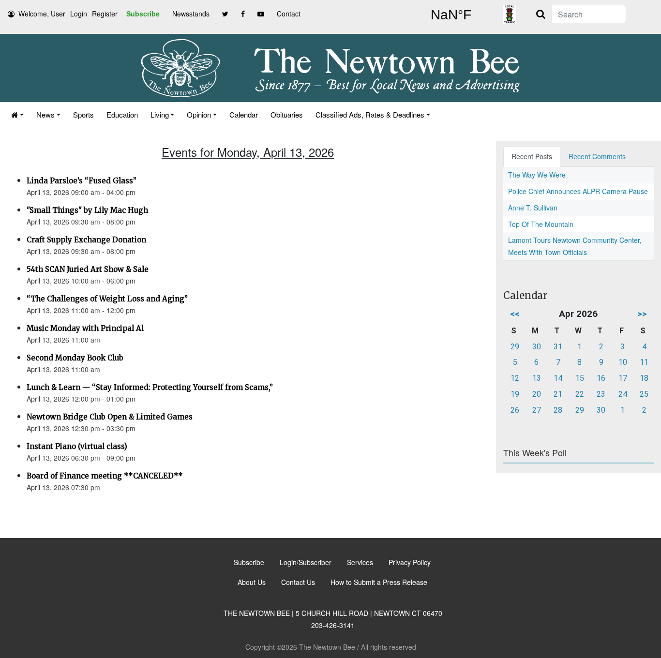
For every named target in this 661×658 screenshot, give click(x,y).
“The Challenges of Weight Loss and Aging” (107, 298)
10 (622, 362)
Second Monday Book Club (75, 357)
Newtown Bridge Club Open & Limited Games (110, 416)
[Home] (17, 114)
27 (536, 410)
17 (622, 378)
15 (579, 378)
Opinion (199, 114)
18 (644, 378)
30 (536, 346)
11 (644, 362)
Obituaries (286, 114)
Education (122, 114)
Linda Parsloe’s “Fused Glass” (81, 180)
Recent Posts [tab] (531, 156)
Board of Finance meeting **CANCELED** (105, 475)
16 (601, 378)
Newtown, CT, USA (451, 15)
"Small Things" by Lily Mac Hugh (87, 210)
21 (558, 394)
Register (105, 13)
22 (579, 394)
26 (515, 410)
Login (78, 13)
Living (159, 114)
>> (642, 313)
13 (536, 378)
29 (515, 346)
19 (515, 394)
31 (558, 346)
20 (536, 394)
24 (622, 394)
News (45, 114)
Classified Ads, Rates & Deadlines (369, 114)
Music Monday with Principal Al (85, 328)
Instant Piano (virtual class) (77, 446)
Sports (83, 114)
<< (515, 313)
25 (644, 394)
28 (558, 410)
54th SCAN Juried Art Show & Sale (88, 269)
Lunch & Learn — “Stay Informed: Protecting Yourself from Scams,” (150, 387)
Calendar (243, 114)
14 (558, 378)
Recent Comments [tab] (597, 156)
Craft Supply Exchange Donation (86, 239)
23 (601, 394)
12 (515, 378)
